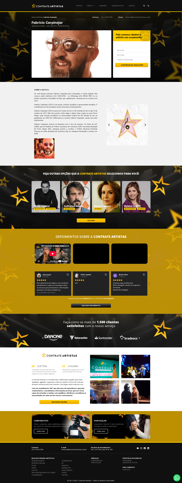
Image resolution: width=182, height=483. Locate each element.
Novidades (103, 6)
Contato (131, 6)
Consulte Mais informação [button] (122, 293)
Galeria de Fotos (118, 6)
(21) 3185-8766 (37, 448)
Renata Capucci (102, 206)
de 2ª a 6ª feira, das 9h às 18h (102, 448)
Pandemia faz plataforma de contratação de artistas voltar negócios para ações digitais (44, 372)
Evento (89, 6)
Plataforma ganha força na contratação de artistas (73, 371)
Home (33, 17)
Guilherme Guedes (73, 206)
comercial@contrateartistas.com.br (74, 448)
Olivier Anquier (42, 206)
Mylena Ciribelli (132, 206)
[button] (108, 124)
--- (46, 194)
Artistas (79, 6)
